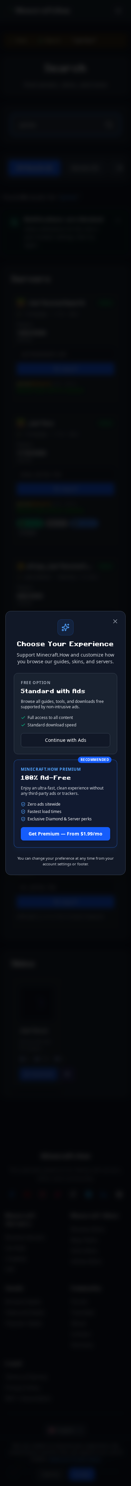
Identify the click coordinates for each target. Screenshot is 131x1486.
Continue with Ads (65, 740)
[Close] (115, 621)
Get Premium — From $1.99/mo (65, 833)
